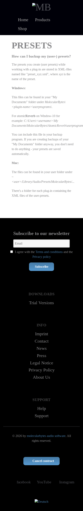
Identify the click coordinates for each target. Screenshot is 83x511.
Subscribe (41, 266)
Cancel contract (43, 461)
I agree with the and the (43, 254)
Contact (42, 341)
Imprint (41, 333)
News (41, 348)
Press (41, 355)
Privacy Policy (42, 369)
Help (41, 408)
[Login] (36, 28)
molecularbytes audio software (46, 436)
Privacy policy (41, 256)
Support (42, 415)
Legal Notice (41, 362)
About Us (41, 377)
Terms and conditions (49, 252)
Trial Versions (41, 302)
